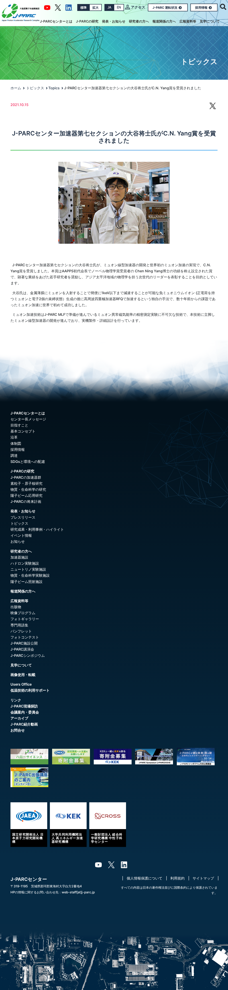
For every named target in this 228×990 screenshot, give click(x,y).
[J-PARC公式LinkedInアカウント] (69, 7)
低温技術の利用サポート (30, 690)
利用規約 (177, 878)
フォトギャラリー (24, 619)
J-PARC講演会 (22, 649)
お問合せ (17, 730)
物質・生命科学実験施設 (30, 575)
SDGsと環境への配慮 (27, 461)
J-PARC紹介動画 (24, 724)
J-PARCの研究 (87, 21)
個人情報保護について (144, 878)
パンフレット (21, 631)
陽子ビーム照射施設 (26, 581)
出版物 (15, 607)
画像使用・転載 (22, 674)
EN (119, 7)
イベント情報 (21, 535)
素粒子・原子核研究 (26, 483)
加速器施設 (19, 557)
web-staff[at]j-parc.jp (78, 892)
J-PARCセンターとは (56, 21)
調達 (14, 455)
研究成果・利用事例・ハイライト (37, 529)
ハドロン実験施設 (24, 563)
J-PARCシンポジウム (27, 655)
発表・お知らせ (113, 21)
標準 (83, 7)
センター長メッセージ (28, 419)
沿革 (14, 437)
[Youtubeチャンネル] (47, 7)
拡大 (95, 7)
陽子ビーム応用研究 (26, 495)
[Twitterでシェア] (213, 108)
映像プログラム (22, 613)
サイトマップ (203, 878)
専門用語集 (19, 625)
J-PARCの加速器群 (25, 477)
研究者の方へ (139, 21)
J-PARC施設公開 (24, 643)
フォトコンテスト (24, 637)
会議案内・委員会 (24, 712)
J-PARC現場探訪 (24, 706)
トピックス (35, 88)
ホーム (15, 88)
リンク (15, 700)
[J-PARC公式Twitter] (58, 7)
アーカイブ (19, 718)
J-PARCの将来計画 (25, 501)
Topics (54, 88)
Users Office (21, 684)
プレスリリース (22, 517)
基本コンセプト (22, 431)
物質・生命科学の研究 (28, 489)
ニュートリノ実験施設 (28, 569)
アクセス (138, 7)
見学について (210, 21)
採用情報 (201, 7)
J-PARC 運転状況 (165, 7)
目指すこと (19, 425)
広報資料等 (187, 21)
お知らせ (17, 541)
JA (109, 7)
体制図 (15, 443)
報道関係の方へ (164, 21)
